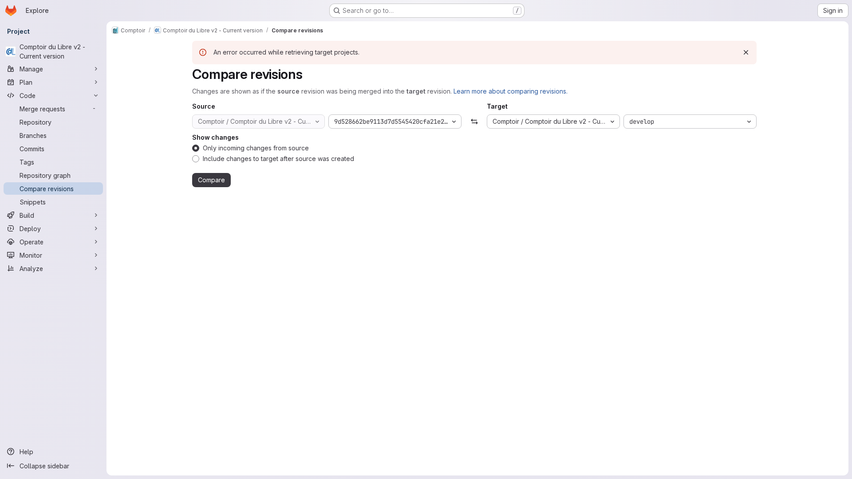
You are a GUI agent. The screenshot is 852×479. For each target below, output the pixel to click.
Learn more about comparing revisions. (511, 91)
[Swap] (474, 121)
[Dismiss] (746, 52)
